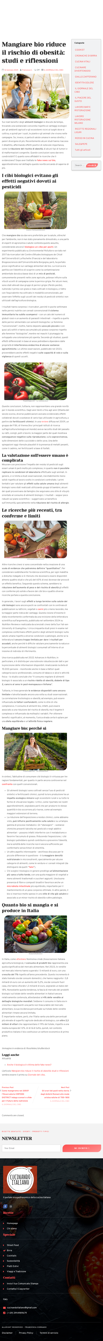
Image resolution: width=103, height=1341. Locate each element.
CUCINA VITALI (82, 61)
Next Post (55, 1092)
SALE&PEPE (81, 144)
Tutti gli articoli (82, 150)
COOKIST (80, 50)
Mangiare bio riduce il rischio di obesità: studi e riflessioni (40, 1071)
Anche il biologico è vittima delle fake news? (29, 1064)
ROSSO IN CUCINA (84, 138)
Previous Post (17, 1094)
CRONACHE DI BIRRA (86, 55)
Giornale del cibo (36, 1074)
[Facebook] (5, 1206)
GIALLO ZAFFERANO (85, 76)
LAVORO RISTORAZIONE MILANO (82, 120)
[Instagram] (11, 1206)
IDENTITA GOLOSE (84, 82)
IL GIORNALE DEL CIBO (53, 70)
